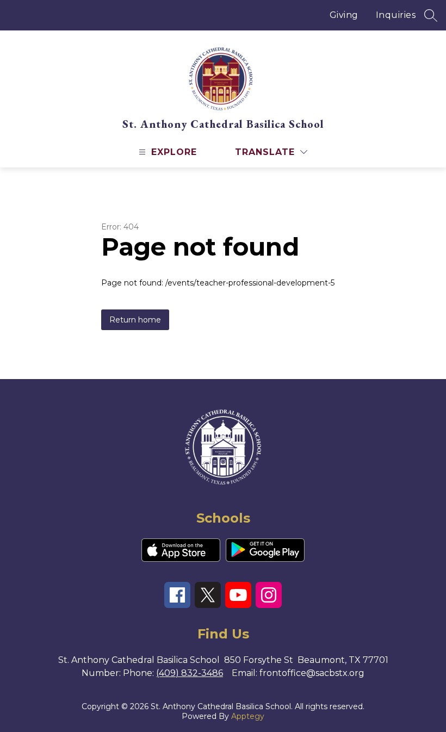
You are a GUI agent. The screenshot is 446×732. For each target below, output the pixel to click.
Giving (344, 15)
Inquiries (396, 15)
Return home (135, 320)
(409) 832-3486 (189, 673)
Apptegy (247, 716)
